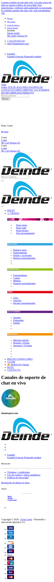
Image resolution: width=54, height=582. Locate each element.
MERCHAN (16, 92)
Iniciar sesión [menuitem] (13, 33)
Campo (16, 278)
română (37, 56)
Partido (16, 323)
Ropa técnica (22, 230)
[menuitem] (11, 210)
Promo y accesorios (22, 255)
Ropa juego (21, 225)
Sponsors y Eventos (22, 345)
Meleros (17, 280)
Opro (15, 298)
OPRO (18, 90)
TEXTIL (12, 87)
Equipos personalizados (24, 283)
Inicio (10, 496)
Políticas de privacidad (17, 477)
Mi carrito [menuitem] (11, 36)
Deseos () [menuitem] (22, 36)
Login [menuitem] (4, 140)
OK (3, 13)
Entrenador (18, 320)
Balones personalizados (24, 258)
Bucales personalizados (24, 303)
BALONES (23, 87)
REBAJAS (28, 92)
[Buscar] (2, 180)
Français (19, 56)
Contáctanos (12, 500)
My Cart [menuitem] (5, 143)
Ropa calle (21, 228)
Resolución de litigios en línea (15, 482)
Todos (4, 87)
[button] (11, 54)
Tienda (10, 498)
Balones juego (20, 250)
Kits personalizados (25, 233)
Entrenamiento (20, 252)
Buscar (5, 99)
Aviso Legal (26, 519)
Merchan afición (21, 340)
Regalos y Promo (21, 343)
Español (11, 56)
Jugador (17, 317)
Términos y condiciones (18, 472)
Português (29, 56)
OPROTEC (28, 90)
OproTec (17, 300)
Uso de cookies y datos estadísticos (23, 475)
